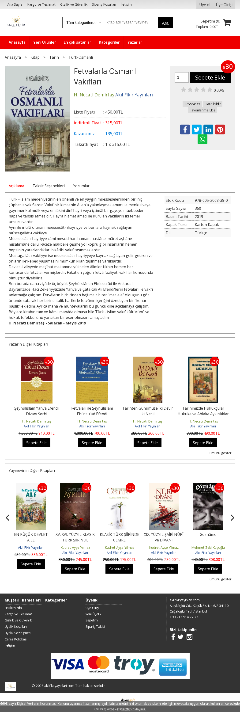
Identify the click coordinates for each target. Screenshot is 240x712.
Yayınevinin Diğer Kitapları (32, 470)
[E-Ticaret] (128, 699)
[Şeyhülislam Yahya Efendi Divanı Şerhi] (36, 359)
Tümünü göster (219, 453)
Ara (165, 23)
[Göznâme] (208, 485)
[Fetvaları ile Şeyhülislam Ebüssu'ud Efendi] (92, 359)
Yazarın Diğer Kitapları (28, 344)
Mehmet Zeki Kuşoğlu (208, 547)
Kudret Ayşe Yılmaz (75, 547)
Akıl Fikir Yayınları (36, 426)
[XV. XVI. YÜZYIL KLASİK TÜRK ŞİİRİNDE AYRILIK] (75, 485)
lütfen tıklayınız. (134, 709)
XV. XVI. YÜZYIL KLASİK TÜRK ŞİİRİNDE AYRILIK (75, 540)
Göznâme (208, 534)
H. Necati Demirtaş (36, 421)
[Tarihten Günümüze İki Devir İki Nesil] (147, 359)
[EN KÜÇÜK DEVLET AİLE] (31, 485)
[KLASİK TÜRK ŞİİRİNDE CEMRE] (119, 485)
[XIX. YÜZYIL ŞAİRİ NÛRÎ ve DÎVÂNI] (164, 485)
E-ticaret (112, 699)
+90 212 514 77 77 (184, 617)
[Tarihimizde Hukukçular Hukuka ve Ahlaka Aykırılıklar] (203, 359)
